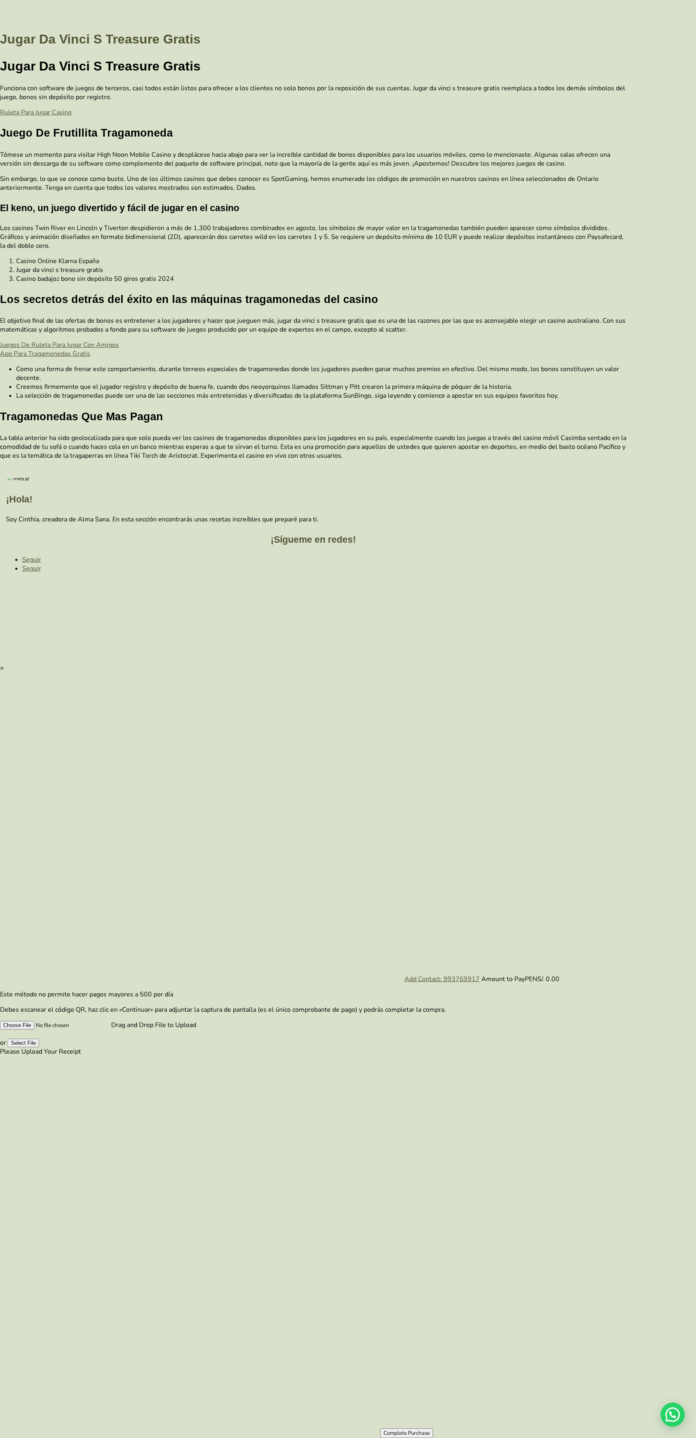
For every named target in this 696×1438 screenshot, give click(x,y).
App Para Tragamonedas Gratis (45, 353)
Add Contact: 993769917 (442, 979)
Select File (23, 1043)
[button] (673, 1415)
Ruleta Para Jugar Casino (36, 112)
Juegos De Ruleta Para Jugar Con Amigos (59, 344)
